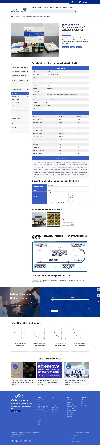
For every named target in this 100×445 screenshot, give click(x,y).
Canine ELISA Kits (15, 99)
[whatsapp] (98, 295)
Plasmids (14, 127)
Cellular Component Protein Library (18, 122)
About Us (52, 7)
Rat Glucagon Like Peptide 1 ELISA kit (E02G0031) (80, 344)
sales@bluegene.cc (85, 2)
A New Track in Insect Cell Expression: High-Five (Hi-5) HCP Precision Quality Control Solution (23, 381)
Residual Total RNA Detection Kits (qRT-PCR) (18, 81)
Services (46, 7)
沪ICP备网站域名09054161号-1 (17, 434)
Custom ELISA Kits (70, 404)
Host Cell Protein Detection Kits (19, 67)
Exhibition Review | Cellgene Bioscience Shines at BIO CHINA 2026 (75, 381)
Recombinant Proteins (17, 89)
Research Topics (55, 401)
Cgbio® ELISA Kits (15, 96)
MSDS (72, 47)
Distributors (54, 411)
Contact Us (72, 7)
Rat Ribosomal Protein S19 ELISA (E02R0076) (20, 344)
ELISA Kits (22, 16)
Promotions (14, 131)
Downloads (83, 403)
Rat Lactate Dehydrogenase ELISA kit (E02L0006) (60, 344)
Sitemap (12, 436)
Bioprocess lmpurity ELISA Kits (19, 71)
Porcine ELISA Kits (15, 115)
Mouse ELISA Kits (15, 108)
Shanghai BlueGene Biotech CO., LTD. (23, 432)
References (83, 401)
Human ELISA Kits (15, 102)
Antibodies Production (71, 406)
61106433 (76, 2)
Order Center (65, 7)
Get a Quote (65, 47)
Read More (14, 384)
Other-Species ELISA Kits (17, 118)
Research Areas (55, 399)
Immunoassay (70, 412)
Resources (58, 7)
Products (33, 7)
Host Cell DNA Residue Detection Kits (19, 76)
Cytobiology (69, 416)
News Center (54, 409)
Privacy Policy (19, 436)
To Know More (16, 411)
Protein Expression (70, 408)
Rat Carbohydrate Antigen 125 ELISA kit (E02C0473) (40, 344)
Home (13, 16)
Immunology (66, 33)
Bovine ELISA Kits (15, 112)
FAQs (82, 399)
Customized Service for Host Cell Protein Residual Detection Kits (72, 401)
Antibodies (14, 85)
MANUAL (79, 47)
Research (40, 7)
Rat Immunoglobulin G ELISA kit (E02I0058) (42, 16)
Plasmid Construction (71, 410)
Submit (53, 311)
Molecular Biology (70, 414)
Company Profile (55, 407)
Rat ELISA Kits (29, 16)
